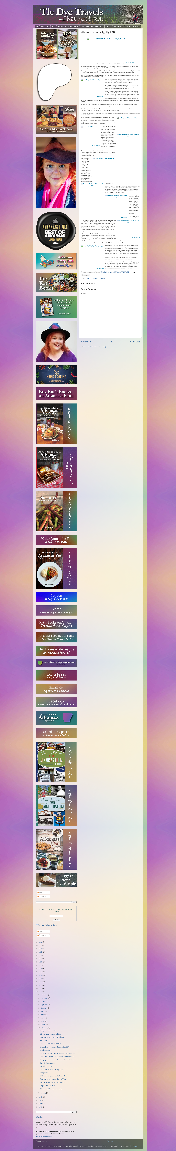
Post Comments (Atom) (98, 347)
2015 (40, 978)
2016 (40, 975)
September (44, 1005)
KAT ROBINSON (130, 62)
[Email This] (81, 275)
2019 (40, 965)
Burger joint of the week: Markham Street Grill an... (57, 1060)
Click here (39, 1117)
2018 (40, 968)
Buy (37, 26)
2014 (40, 982)
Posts (40, 892)
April (43, 1021)
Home (110, 341)
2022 (40, 955)
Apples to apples (45, 1050)
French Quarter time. (47, 1063)
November (44, 998)
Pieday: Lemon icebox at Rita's (50, 1034)
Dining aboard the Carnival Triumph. (53, 1082)
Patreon (128, 26)
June (42, 1015)
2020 (40, 962)
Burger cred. (44, 1073)
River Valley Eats (119, 26)
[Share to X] (85, 275)
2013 (40, 985)
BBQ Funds (136, 26)
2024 (40, 949)
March (43, 1024)
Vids (87, 26)
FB (92, 26)
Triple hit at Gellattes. (47, 1086)
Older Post (135, 341)
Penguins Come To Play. (48, 1031)
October (44, 1001)
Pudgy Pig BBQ (91, 278)
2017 (40, 972)
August (43, 1008)
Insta (101, 26)
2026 (40, 942)
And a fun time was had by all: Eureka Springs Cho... (57, 1057)
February (44, 1028)
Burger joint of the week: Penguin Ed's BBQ (55, 1047)
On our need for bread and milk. (51, 1089)
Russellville (101, 278)
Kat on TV (108, 26)
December (44, 995)
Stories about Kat (73, 26)
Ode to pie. (44, 1040)
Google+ (110, 1141)
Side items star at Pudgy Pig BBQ (51, 1069)
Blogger (135, 1146)
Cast (82, 26)
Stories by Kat (62, 26)
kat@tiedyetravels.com (44, 1136)
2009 (40, 1100)
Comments (42, 896)
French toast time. (46, 1066)
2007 (40, 1107)
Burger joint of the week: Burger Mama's (53, 1079)
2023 (40, 952)
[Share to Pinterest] (88, 275)
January (43, 1093)
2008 (40, 1104)
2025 (40, 945)
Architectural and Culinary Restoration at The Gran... (58, 1053)
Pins (96, 26)
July (42, 1011)
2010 (40, 1097)
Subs (47, 26)
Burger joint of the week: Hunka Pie (52, 1037)
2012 (40, 988)
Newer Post (86, 341)
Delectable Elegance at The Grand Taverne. (54, 1076)
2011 (40, 992)
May (42, 1018)
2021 (40, 959)
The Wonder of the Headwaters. (51, 1044)
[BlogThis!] (83, 275)
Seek (42, 26)
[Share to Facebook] (87, 275)
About (53, 26)
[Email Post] (133, 272)
